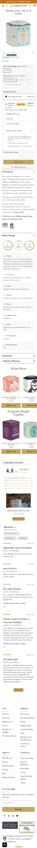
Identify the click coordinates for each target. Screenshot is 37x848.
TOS (12, 839)
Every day (10, 119)
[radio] (19, 96)
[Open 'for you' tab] (4, 845)
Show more (18, 690)
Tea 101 (5, 725)
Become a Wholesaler (24, 763)
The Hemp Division (9, 736)
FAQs (22, 733)
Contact (23, 772)
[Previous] (4, 52)
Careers (23, 783)
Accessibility (26, 839)
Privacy (18, 839)
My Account (24, 714)
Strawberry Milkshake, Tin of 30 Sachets (11, 398)
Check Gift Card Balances (26, 777)
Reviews (5, 762)
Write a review (18, 519)
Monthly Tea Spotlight (6, 730)
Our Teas (5, 714)
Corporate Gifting (26, 729)
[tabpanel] (18, 612)
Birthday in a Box (24, 80)
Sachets (7, 70)
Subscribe (18, 809)
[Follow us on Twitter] (9, 816)
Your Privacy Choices (25, 745)
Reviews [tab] (10, 527)
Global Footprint (8, 766)
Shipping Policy (25, 725)
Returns (23, 722)
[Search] (7, 6)
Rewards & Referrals (27, 718)
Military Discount (8, 777)
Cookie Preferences (9, 841)
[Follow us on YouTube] (17, 816)
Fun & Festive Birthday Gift (13, 85)
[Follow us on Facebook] (4, 816)
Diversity (5, 770)
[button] (18, 478)
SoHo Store (6, 718)
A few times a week (13, 124)
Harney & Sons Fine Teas (17, 836)
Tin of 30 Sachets (10, 80)
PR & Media (24, 768)
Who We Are (7, 758)
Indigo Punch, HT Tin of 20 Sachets (11, 444)
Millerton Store (7, 722)
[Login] (30, 6)
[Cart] (34, 6)
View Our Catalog (26, 758)
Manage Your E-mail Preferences (26, 738)
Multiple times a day (13, 114)
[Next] (32, 52)
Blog (4, 774)
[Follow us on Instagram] (13, 816)
